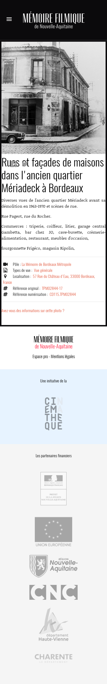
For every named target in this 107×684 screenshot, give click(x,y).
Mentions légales (63, 356)
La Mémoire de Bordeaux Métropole (46, 264)
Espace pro (40, 356)
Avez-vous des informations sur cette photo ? (32, 310)
